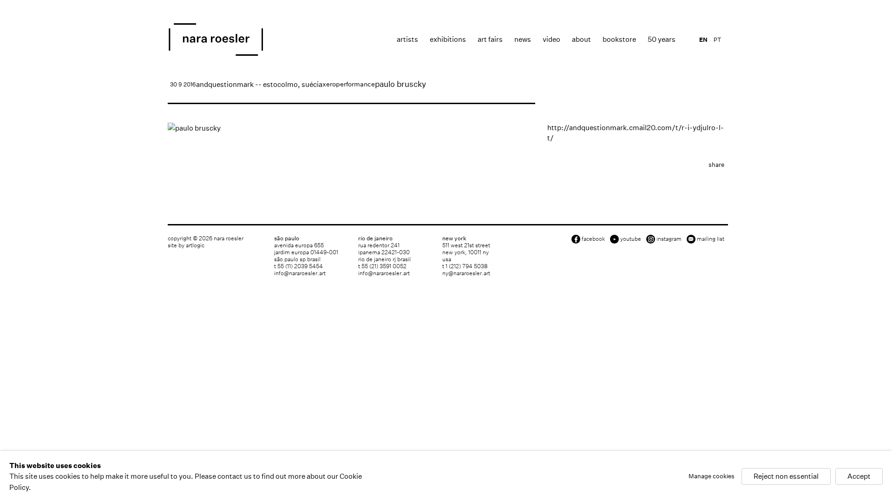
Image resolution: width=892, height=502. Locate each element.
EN (703, 40)
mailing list (710, 239)
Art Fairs (490, 39)
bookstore (619, 39)
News (522, 39)
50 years (662, 39)
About (581, 39)
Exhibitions (448, 39)
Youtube (630, 239)
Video (551, 39)
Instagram (669, 239)
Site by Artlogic (186, 245)
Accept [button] (859, 476)
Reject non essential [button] (786, 476)
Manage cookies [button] (712, 477)
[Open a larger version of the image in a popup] (351, 128)
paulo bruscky (400, 84)
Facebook (593, 239)
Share (716, 165)
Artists (407, 39)
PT (717, 40)
